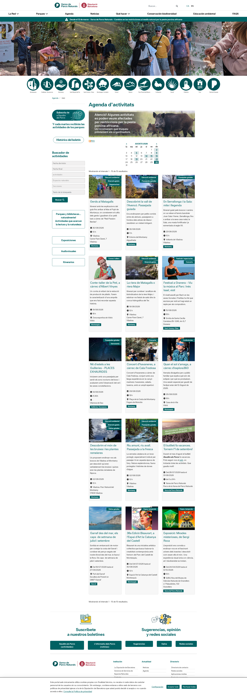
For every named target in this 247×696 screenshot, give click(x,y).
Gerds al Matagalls (101, 201)
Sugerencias (139, 644)
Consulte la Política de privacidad (77, 691)
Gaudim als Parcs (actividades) (67, 645)
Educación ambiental (204, 13)
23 (157, 159)
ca (187, 6)
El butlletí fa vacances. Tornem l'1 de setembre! (178, 447)
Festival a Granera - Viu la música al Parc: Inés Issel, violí (178, 286)
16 (157, 156)
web (181, 460)
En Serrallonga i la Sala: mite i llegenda (178, 203)
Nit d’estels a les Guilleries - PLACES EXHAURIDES (102, 367)
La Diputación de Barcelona (124, 667)
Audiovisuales (68, 251)
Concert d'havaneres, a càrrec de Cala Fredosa (141, 366)
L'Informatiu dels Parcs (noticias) (104, 645)
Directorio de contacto (179, 667)
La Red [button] (12, 13)
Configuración (157, 687)
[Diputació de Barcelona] (74, 663)
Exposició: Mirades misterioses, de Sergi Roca (176, 536)
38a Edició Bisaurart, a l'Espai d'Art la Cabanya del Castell (141, 536)
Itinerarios (68, 262)
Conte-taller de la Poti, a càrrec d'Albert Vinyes (105, 284)
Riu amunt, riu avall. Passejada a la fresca (140, 447)
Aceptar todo (173, 687)
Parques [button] (40, 13)
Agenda (69, 13)
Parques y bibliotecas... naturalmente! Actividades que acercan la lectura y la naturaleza (68, 219)
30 (156, 162)
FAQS (235, 13)
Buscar (58, 199)
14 (146, 156)
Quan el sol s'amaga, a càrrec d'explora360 (177, 366)
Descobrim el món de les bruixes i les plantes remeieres (104, 449)
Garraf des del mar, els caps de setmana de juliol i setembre (104, 536)
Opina (164, 644)
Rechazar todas (189, 687)
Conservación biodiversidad (162, 13)
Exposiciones (68, 240)
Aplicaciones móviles (179, 674)
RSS (93, 141)
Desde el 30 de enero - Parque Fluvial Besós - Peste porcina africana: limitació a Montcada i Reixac (126, 19)
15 (151, 156)
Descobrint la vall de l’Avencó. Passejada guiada (139, 205)
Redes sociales (186, 644)
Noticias (94, 13)
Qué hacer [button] (121, 13)
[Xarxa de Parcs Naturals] (76, 5)
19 (137, 159)
